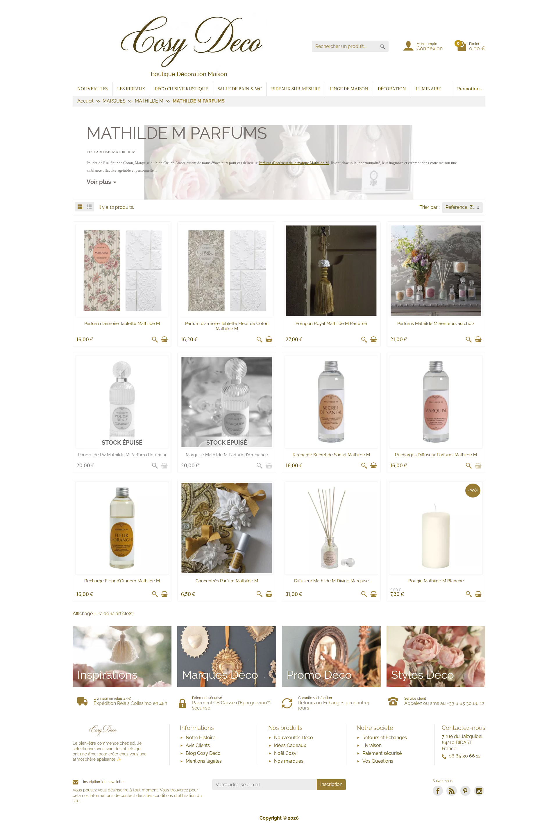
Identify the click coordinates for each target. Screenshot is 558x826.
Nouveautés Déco (293, 737)
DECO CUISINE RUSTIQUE (181, 89)
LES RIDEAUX (131, 89)
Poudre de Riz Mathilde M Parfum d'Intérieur (122, 454)
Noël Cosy (285, 753)
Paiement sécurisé (382, 753)
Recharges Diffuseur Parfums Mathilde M (436, 454)
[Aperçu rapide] (154, 339)
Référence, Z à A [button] (463, 207)
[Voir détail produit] (164, 465)
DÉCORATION (392, 89)
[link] (438, 791)
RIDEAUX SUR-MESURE (295, 89)
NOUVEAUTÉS (92, 89)
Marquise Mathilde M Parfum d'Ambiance (227, 454)
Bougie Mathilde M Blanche (436, 580)
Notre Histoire (200, 737)
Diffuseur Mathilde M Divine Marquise (331, 580)
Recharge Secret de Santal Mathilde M (331, 454)
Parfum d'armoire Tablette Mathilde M (122, 323)
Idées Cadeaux (290, 745)
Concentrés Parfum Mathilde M (227, 580)
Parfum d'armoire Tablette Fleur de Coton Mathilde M (227, 326)
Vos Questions (377, 761)
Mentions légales (204, 761)
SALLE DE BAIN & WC (240, 89)
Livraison (372, 745)
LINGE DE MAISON (349, 89)
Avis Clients (198, 745)
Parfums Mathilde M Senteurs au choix (436, 323)
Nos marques (288, 761)
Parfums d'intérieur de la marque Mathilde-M (294, 163)
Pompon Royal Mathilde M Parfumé (331, 323)
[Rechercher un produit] (383, 46)
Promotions (469, 89)
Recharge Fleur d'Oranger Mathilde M (122, 580)
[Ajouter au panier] (164, 339)
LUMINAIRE (428, 89)
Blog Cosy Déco (203, 753)
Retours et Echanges (384, 737)
